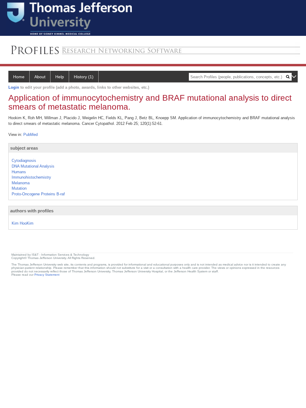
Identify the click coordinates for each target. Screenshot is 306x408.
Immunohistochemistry (31, 177)
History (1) (84, 76)
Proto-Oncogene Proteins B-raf (38, 194)
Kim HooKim (22, 223)
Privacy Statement (46, 274)
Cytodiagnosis (24, 160)
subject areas (24, 148)
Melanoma (21, 183)
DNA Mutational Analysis (33, 166)
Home (19, 76)
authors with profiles (31, 210)
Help (59, 76)
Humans (19, 172)
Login (13, 87)
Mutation (19, 188)
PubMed (30, 134)
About (39, 76)
